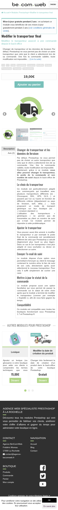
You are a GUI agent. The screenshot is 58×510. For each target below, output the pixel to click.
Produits (6, 472)
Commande (8, 475)
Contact (33, 451)
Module (48, 65)
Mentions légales (42, 496)
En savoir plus (49, 506)
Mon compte (8, 482)
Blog (32, 447)
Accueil (33, 444)
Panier (6, 479)
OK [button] (49, 500)
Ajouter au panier (29, 84)
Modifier (40, 65)
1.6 (3, 65)
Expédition (21, 65)
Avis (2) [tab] (11, 153)
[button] (25, 390)
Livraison (31, 65)
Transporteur (28, 69)
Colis (13, 65)
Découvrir (9, 380)
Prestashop (6, 69)
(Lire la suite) (35, 59)
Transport (17, 69)
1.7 (7, 65)
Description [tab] (9, 149)
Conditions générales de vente (20, 496)
